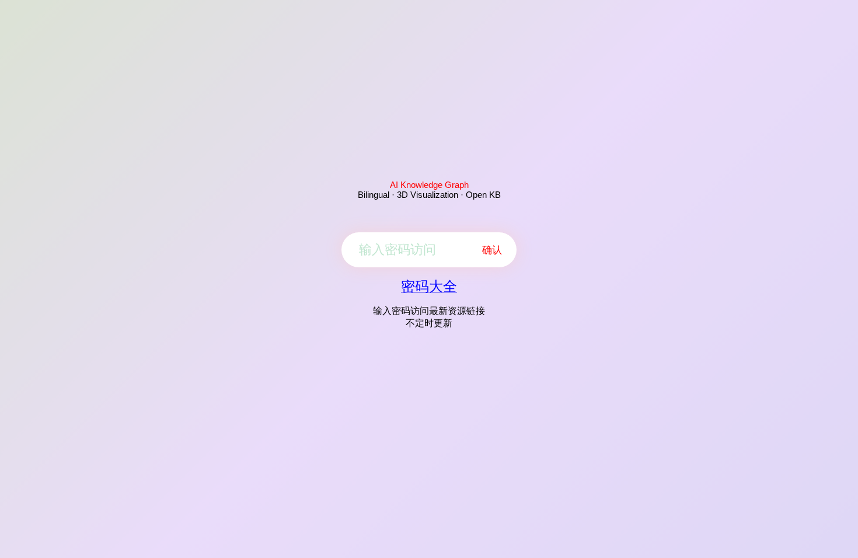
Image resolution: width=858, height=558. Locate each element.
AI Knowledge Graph (429, 185)
